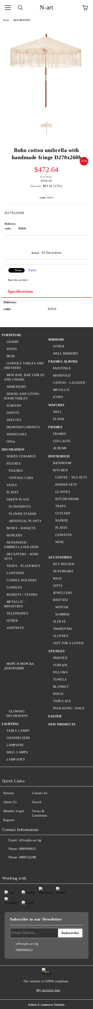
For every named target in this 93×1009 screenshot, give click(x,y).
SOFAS (12, 349)
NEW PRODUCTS (62, 724)
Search (36, 802)
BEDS (11, 356)
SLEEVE (59, 621)
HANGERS (14, 535)
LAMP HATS (16, 759)
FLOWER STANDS (23, 514)
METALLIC (61, 390)
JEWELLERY (62, 593)
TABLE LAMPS (18, 730)
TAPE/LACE (62, 701)
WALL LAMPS (17, 752)
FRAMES (55, 427)
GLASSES (62, 491)
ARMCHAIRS (16, 386)
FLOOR (58, 419)
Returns (8, 793)
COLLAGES (62, 441)
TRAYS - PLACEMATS (23, 566)
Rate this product (18, 280)
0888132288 (27, 857)
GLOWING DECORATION (17, 714)
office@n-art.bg (30, 840)
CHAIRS (13, 342)
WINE (59, 542)
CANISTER (63, 535)
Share (18, 270)
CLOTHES (60, 636)
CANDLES (14, 587)
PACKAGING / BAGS (68, 708)
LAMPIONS (15, 745)
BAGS (57, 578)
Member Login (13, 811)
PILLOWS (60, 672)
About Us (9, 802)
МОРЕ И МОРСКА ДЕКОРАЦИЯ (19, 666)
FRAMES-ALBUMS (63, 361)
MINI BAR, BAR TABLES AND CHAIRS (24, 377)
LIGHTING (10, 724)
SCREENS (14, 405)
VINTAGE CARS (21, 478)
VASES (12, 485)
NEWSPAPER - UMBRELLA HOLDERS (21, 545)
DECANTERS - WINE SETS (21, 556)
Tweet (32, 270)
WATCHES (56, 405)
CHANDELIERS (18, 738)
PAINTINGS (62, 368)
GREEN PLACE (18, 499)
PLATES (13, 492)
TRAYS (60, 506)
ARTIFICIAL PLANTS (25, 521)
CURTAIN (60, 665)
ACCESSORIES (60, 557)
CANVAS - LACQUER (69, 382)
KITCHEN (60, 470)
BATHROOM (62, 463)
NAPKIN (61, 520)
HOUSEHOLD (59, 456)
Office (11, 441)
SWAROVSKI (62, 628)
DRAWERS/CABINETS (23, 427)
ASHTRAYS (15, 628)
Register (9, 820)
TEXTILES (56, 651)
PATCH (58, 694)
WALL (57, 412)
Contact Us (39, 793)
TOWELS (60, 679)
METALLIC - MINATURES (15, 604)
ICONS (58, 397)
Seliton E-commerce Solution (46, 1004)
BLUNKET (61, 686)
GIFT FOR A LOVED (68, 643)
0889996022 (27, 848)
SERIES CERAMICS (21, 456)
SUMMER (62, 614)
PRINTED (60, 658)
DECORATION (22, 20)
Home (6, 20)
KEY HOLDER (63, 564)
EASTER (54, 716)
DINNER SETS (66, 484)
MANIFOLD (62, 375)
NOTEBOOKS (63, 571)
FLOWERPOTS (20, 506)
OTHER (12, 620)
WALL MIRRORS (65, 353)
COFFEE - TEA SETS (71, 477)
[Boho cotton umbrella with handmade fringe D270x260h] (46, 113)
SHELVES (14, 420)
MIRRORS (56, 339)
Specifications (20, 291)
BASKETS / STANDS (22, 594)
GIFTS (58, 585)
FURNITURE (11, 335)
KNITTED (60, 600)
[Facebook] (8, 866)
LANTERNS (15, 573)
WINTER (61, 607)
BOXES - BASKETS (21, 528)
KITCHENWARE (67, 499)
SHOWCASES (17, 434)
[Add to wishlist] (85, 243)
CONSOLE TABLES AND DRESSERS (24, 366)
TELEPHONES (17, 613)
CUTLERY (62, 513)
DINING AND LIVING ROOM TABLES (21, 396)
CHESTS (13, 412)
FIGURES (14, 463)
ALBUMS (60, 448)
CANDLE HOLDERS (22, 580)
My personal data (48, 990)
